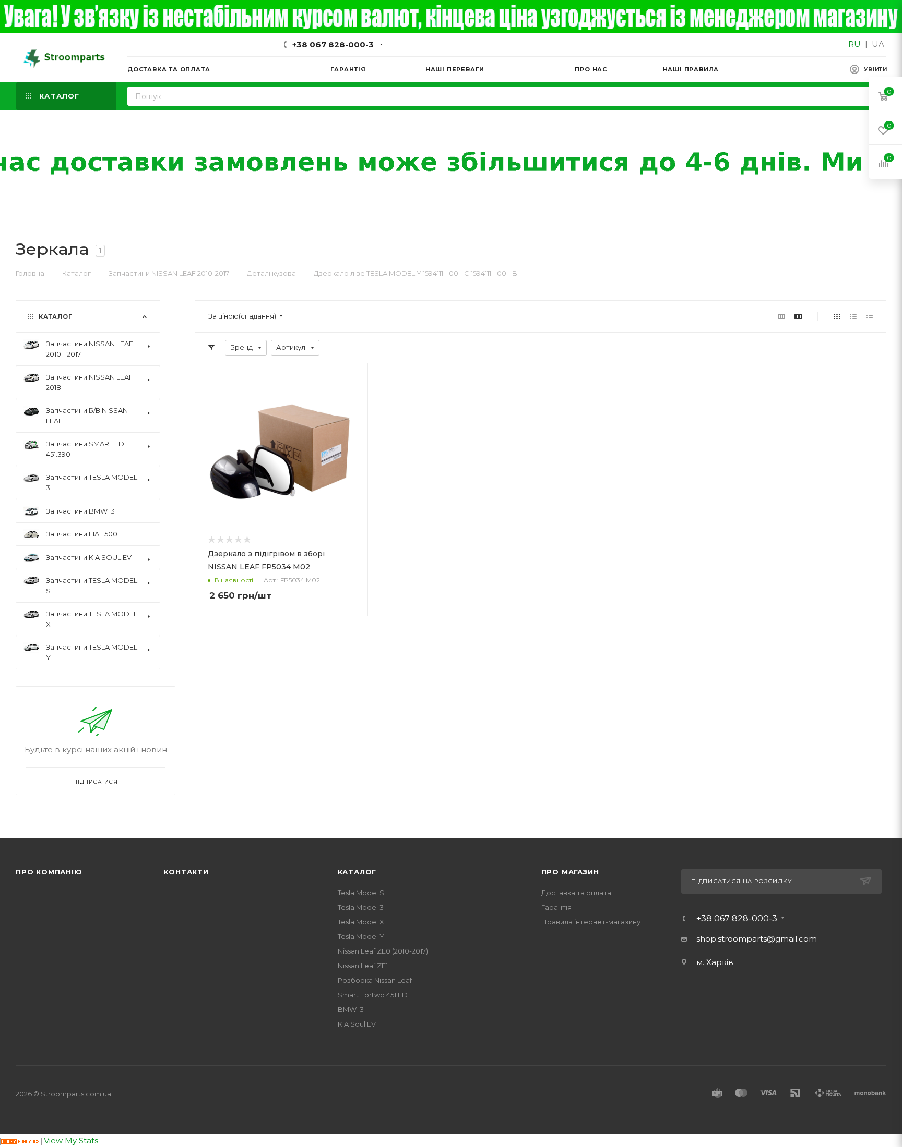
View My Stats (71, 1140)
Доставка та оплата (576, 892)
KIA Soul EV (357, 1024)
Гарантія (556, 907)
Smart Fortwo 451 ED (373, 995)
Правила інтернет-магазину (590, 922)
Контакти (185, 872)
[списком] (853, 316)
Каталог (357, 872)
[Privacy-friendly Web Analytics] (21, 1140)
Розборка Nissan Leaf (375, 980)
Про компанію (49, 872)
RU (854, 44)
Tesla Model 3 (361, 907)
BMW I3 (351, 1009)
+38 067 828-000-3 (333, 45)
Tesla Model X (361, 922)
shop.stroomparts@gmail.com (756, 939)
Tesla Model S (361, 892)
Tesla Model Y (361, 936)
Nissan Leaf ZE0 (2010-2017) (383, 951)
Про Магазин (570, 872)
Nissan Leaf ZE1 (363, 965)
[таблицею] (869, 316)
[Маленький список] (781, 316)
